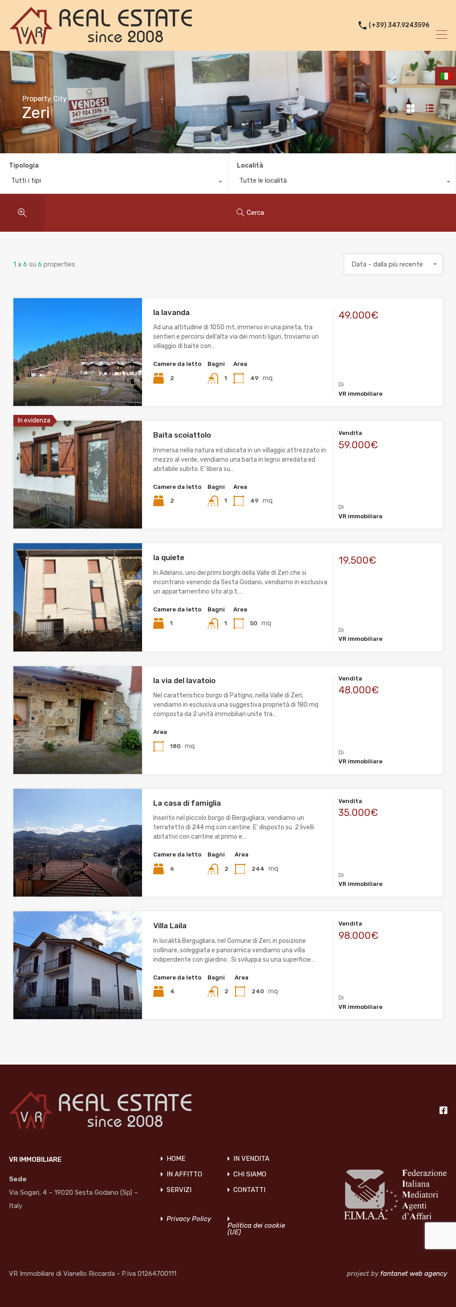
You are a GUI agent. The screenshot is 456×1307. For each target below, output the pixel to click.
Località (250, 165)
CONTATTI (249, 1190)
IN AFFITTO (184, 1174)
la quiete (168, 557)
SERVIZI (179, 1190)
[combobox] (114, 182)
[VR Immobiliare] (100, 40)
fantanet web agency (413, 1274)
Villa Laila (170, 925)
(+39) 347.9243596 (399, 25)
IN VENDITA (251, 1158)
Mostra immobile (78, 384)
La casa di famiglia (187, 803)
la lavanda (171, 312)
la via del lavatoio (184, 680)
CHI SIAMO (249, 1174)
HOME (176, 1158)
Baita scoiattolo (182, 434)
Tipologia (24, 165)
